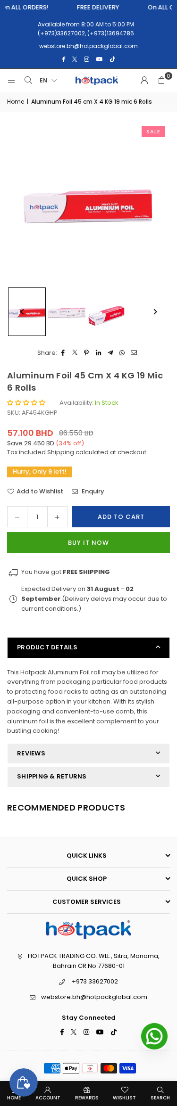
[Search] (28, 80)
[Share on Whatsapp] (122, 353)
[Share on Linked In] (98, 353)
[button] (161, 80)
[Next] (154, 311)
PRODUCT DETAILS (47, 647)
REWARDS (87, 1097)
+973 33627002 (95, 981)
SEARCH (160, 1097)
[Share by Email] (133, 353)
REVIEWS (31, 753)
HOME (14, 1097)
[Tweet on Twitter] (74, 353)
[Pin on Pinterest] (86, 353)
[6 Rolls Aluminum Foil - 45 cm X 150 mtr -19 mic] (66, 311)
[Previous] (22, 311)
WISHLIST (124, 1097)
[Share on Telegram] (110, 353)
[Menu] (11, 80)
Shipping (60, 452)
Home (15, 102)
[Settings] (144, 80)
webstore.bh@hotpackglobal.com (94, 996)
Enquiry (92, 491)
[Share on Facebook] (63, 353)
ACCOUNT (47, 1097)
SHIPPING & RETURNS (52, 776)
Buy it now (88, 542)
